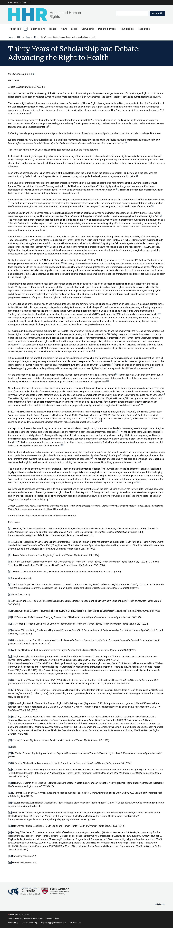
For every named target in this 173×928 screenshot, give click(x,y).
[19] (113, 364)
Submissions (38, 28)
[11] (62, 263)
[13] (54, 290)
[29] (62, 445)
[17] (93, 351)
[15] (109, 334)
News (64, 28)
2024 (19, 37)
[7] (9, 202)
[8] (153, 206)
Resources (144, 28)
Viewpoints (88, 28)
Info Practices (75, 923)
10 (35, 37)
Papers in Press (107, 28)
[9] (161, 216)
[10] (47, 246)
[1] (31, 113)
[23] (163, 394)
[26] (100, 421)
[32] (138, 482)
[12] (151, 266)
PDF (33, 74)
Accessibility (13, 923)
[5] (99, 186)
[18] (126, 361)
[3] (126, 143)
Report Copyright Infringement (53, 923)
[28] (15, 441)
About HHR (16, 28)
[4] (137, 176)
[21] (116, 374)
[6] (117, 189)
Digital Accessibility (29, 923)
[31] (139, 462)
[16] (19, 344)
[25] (90, 418)
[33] (50, 499)
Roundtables (127, 28)
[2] (49, 126)
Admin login (160, 904)
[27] (118, 431)
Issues (52, 28)
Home (10, 37)
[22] (107, 381)
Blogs (74, 28)
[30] (91, 458)
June (28, 37)
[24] (141, 404)
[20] (151, 368)
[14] (159, 313)
